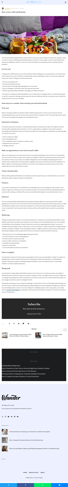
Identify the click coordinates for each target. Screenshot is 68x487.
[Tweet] (14, 323)
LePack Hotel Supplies (12, 290)
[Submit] (28, 323)
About (43, 472)
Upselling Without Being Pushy (11, 365)
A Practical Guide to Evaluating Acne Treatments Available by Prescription (23, 374)
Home (25, 472)
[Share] (9, 323)
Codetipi (41, 477)
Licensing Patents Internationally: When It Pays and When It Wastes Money (20, 335)
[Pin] (18, 323)
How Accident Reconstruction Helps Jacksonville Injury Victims (52, 335)
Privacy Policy (34, 472)
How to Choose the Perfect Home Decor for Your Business (19, 371)
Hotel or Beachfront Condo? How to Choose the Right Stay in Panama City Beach (25, 368)
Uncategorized (8, 8)
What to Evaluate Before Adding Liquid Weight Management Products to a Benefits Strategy (34, 448)
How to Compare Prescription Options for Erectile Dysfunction (20, 376)
